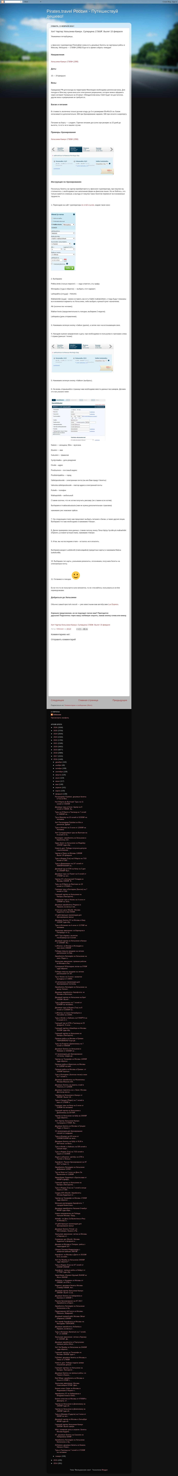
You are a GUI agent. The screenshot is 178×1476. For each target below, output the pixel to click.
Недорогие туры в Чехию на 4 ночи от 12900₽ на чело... (70, 900)
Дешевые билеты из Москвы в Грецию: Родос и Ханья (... (70, 1127)
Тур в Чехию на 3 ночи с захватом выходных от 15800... (68, 978)
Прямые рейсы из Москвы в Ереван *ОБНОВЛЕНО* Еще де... (69, 1039)
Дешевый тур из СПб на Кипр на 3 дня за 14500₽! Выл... (70, 870)
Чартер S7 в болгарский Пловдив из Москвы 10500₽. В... (69, 880)
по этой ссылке (87, 205)
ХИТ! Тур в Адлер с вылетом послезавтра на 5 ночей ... (66, 936)
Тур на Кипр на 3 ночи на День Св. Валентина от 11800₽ (68, 1173)
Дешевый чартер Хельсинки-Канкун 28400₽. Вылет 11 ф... (69, 1292)
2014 (56, 1463)
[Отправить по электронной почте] (77, 629)
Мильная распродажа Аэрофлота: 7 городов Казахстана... (69, 1204)
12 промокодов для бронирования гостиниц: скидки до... (68, 1055)
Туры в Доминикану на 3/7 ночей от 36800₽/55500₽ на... (69, 864)
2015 (56, 1460)
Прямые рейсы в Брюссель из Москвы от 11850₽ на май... (70, 1065)
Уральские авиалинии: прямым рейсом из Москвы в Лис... (70, 962)
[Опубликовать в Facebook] (84, 629)
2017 (56, 756)
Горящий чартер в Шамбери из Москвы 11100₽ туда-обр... (70, 1029)
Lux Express (113, 604)
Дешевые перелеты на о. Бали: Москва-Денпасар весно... (71, 1091)
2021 (56, 743)
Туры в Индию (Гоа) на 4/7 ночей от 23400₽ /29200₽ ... (69, 1266)
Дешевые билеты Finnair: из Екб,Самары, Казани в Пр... (67, 1230)
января (58, 1456)
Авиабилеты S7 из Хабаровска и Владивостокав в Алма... (68, 1394)
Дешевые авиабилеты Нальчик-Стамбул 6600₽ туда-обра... (71, 1209)
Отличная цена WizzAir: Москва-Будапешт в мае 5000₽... (68, 911)
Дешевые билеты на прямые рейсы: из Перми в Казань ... (70, 1374)
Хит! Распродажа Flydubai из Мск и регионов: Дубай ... (69, 823)
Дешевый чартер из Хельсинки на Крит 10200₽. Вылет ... (70, 998)
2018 (56, 753)
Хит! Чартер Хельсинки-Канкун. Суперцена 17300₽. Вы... (67, 1122)
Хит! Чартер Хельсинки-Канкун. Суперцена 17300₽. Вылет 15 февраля (80, 625)
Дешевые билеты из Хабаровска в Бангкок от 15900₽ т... (68, 1297)
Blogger (105, 1470)
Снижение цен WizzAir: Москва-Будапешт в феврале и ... (67, 1240)
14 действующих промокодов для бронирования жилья (68, 1225)
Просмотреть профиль (60, 718)
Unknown (57, 715)
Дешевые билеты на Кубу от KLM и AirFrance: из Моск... (69, 1142)
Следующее (57, 700)
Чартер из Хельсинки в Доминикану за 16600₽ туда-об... (70, 1405)
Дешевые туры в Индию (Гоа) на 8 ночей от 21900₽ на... (68, 1008)
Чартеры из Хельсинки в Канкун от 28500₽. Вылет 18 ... (68, 1096)
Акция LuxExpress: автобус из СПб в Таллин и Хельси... (69, 1158)
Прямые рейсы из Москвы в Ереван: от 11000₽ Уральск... (70, 1070)
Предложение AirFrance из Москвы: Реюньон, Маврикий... (69, 1312)
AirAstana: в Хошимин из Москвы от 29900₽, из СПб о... (69, 1281)
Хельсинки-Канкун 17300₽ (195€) (64, 62)
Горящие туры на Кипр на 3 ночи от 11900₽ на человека (69, 1106)
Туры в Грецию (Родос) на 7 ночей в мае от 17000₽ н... (69, 1101)
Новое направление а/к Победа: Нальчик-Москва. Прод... (68, 1214)
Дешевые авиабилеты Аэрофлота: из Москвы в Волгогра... (70, 993)
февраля (59, 794)
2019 (56, 750)
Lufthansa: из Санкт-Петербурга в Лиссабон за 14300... (68, 1014)
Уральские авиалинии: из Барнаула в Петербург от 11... (70, 931)
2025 (56, 731)
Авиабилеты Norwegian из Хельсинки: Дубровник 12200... (70, 1168)
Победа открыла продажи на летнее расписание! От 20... (69, 973)
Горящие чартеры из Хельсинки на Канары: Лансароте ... (69, 1369)
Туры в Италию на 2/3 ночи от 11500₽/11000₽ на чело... (67, 1137)
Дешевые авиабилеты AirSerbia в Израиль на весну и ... (68, 1328)
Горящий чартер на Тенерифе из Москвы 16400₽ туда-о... (68, 1353)
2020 (56, 747)
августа (58, 775)
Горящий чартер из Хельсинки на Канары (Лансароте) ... (68, 895)
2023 (56, 737)
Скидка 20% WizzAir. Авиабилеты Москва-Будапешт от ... (68, 1194)
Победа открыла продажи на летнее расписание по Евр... (69, 952)
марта (58, 791)
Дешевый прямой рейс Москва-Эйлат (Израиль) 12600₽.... (70, 1317)
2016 (56, 759)
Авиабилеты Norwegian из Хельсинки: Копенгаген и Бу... (70, 1307)
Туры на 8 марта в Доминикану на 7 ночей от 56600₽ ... (69, 1045)
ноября (58, 765)
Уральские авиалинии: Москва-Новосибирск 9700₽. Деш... (67, 1384)
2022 (56, 740)
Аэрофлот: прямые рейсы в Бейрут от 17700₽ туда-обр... (70, 1271)
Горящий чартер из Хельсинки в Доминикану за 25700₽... (67, 1111)
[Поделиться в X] (82, 629)
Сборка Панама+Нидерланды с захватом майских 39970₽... (67, 1250)
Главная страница (88, 700)
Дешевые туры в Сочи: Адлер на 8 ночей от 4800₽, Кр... (68, 808)
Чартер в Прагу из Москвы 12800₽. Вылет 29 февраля (69, 854)
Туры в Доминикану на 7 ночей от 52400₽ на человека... (68, 1003)
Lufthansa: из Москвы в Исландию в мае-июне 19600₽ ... (69, 947)
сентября (59, 772)
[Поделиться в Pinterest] (86, 629)
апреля (58, 787)
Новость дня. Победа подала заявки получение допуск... (69, 1364)
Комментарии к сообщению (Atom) (78, 705)
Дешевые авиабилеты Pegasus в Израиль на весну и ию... (68, 906)
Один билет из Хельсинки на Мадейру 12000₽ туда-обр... (70, 844)
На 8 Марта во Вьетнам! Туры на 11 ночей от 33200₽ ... (69, 803)
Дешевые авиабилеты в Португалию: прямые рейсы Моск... (69, 1343)
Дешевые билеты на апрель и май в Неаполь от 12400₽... (69, 1086)
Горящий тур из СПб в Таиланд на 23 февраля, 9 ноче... (70, 1024)
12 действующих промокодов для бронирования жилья (68, 916)
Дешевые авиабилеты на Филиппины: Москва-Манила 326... (70, 1081)
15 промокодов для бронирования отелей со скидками (68, 1132)
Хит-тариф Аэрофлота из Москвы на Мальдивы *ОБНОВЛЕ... (69, 1322)
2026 (56, 727)
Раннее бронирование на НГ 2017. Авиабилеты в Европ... (69, 1302)
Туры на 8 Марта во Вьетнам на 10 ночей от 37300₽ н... (69, 885)
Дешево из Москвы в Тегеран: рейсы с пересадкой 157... (70, 1245)
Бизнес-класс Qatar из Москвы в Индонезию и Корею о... (67, 1389)
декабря (58, 762)
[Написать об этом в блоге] (80, 629)
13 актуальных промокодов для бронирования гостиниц (67, 983)
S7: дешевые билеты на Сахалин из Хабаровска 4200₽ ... (69, 1436)
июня (57, 781)
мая (57, 784)
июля (57, 778)
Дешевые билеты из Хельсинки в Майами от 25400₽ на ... (68, 1050)
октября (58, 768)
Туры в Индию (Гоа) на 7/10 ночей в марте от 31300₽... (69, 1153)
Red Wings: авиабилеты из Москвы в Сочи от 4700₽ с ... (69, 1379)
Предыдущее (120, 700)
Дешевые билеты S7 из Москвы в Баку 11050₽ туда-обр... (70, 921)
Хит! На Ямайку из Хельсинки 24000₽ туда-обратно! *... (70, 1261)
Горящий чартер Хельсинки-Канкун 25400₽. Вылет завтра (69, 1425)
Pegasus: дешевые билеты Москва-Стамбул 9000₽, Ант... (69, 1286)
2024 (56, 734)
